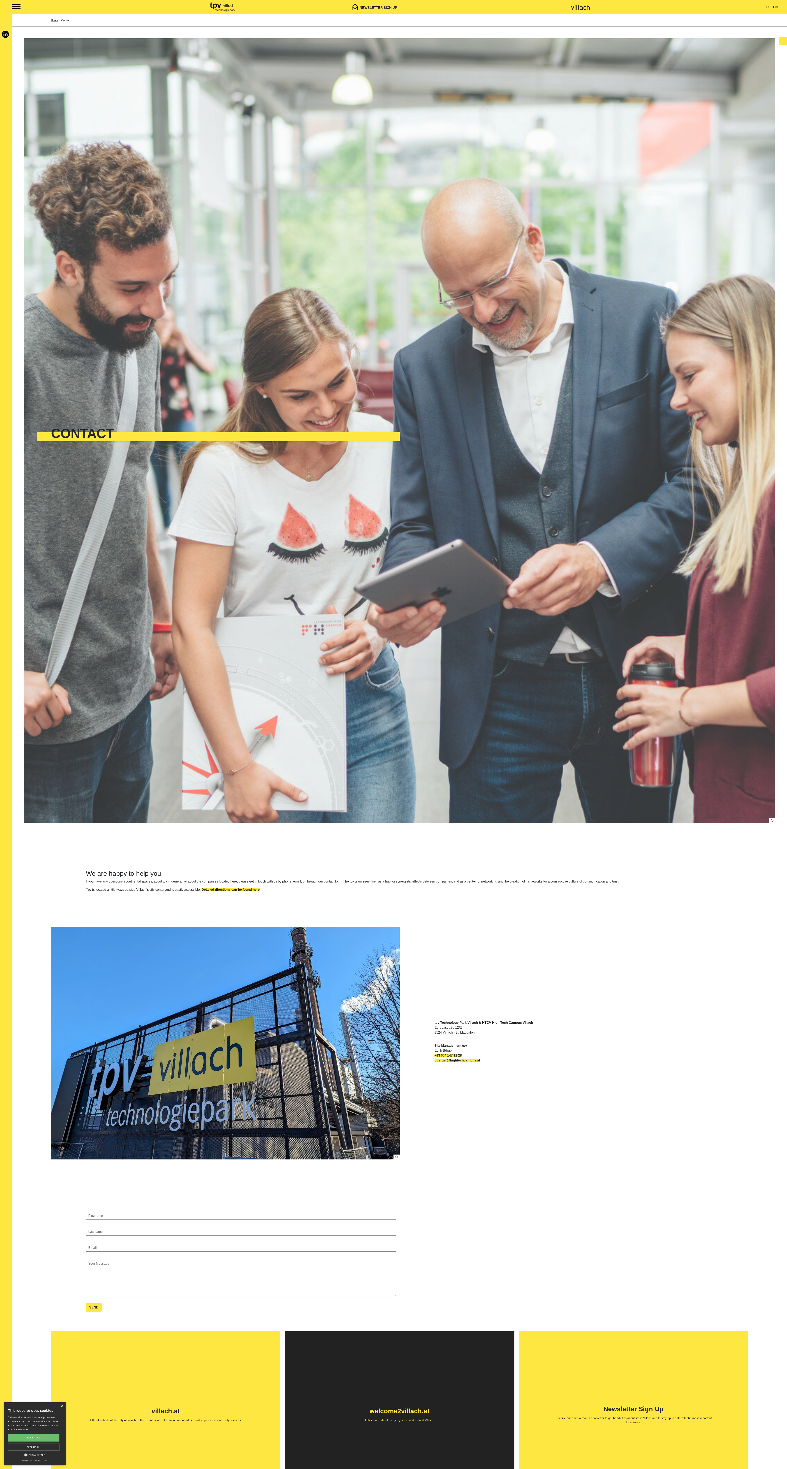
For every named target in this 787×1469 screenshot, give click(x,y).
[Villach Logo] (580, 7)
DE (768, 7)
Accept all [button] (34, 1437)
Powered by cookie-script (35, 1460)
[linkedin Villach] (5, 36)
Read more (22, 1429)
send (94, 1307)
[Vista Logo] (222, 7)
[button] (34, 1455)
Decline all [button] (34, 1447)
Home (54, 20)
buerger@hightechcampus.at (457, 1060)
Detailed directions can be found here (230, 889)
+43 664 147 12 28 (448, 1055)
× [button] (62, 1406)
